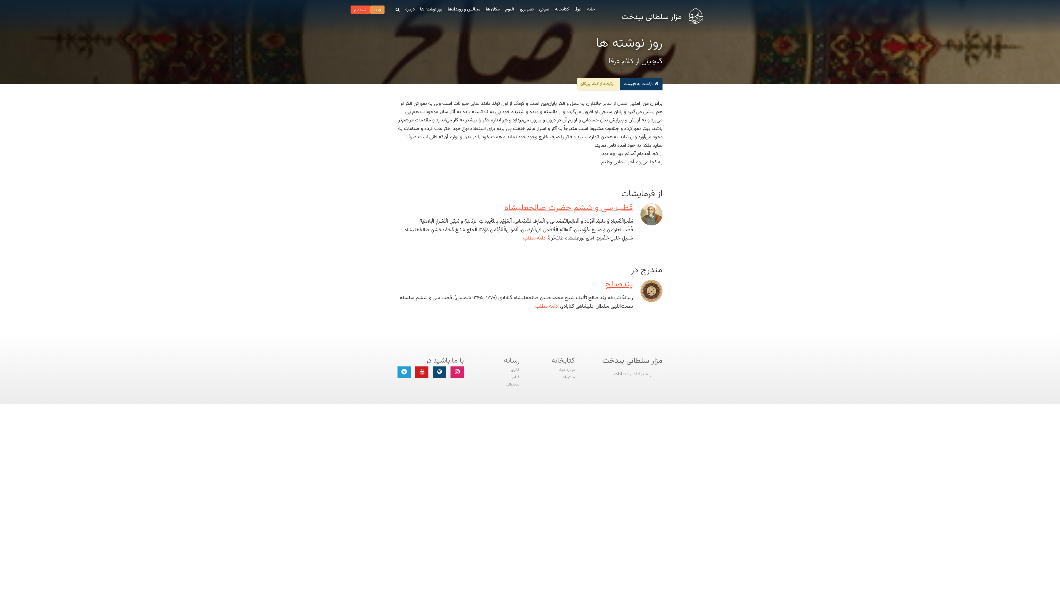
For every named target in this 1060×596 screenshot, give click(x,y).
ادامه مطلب (535, 238)
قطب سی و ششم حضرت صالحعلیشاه (568, 207)
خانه (591, 9)
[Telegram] (404, 372)
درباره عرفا (567, 370)
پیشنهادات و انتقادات (632, 374)
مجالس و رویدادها (464, 9)
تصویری (527, 9)
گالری (515, 370)
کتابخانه (562, 9)
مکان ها (493, 9)
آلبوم (509, 9)
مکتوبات (568, 377)
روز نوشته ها (431, 9)
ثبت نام (360, 10)
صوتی (544, 9)
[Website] (439, 372)
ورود (377, 10)
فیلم (516, 377)
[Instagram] (457, 372)
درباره (410, 9)
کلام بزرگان (589, 84)
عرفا (578, 9)
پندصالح (619, 284)
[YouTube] (421, 372)
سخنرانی (513, 384)
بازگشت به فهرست (639, 84)
